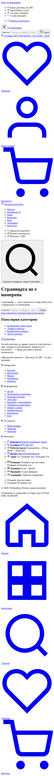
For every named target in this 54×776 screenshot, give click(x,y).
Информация (10, 386)
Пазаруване (10, 365)
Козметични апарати (17, 331)
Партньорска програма (19, 394)
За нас (10, 391)
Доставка (12, 399)
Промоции (12, 378)
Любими (11, 428)
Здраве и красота (15, 328)
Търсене (5, 32)
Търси (42, 310)
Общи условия (14, 407)
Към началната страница (14, 313)
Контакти (9, 436)
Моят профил (14, 426)
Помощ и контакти (19, 21)
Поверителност (15, 410)
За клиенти (9, 421)
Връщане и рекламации (19, 402)
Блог (9, 415)
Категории (12, 373)
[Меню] (4, 27)
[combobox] (24, 32)
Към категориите (36, 313)
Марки (10, 375)
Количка (11, 381)
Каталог (11, 370)
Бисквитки (12, 413)
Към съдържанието (11, 2)
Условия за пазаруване (18, 405)
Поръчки (11, 431)
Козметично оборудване (19, 326)
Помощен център (16, 397)
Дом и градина (14, 334)
